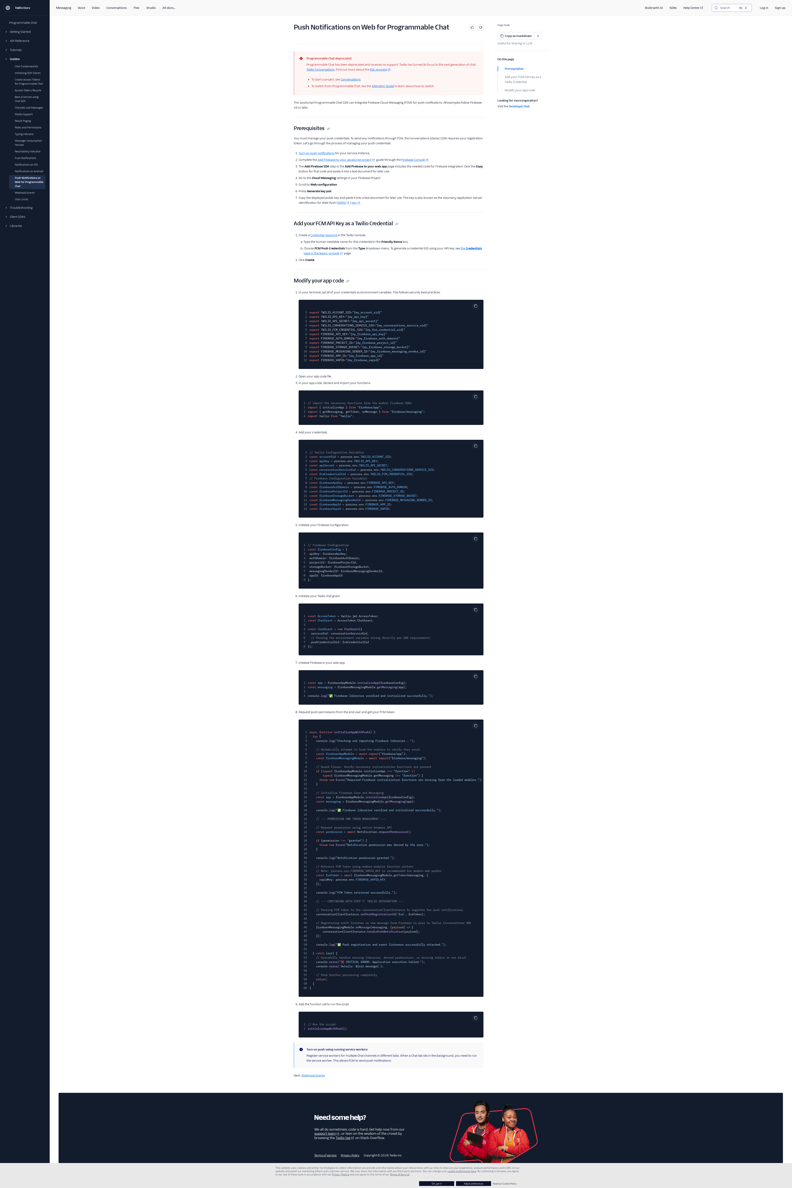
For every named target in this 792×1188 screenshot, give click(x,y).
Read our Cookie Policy (505, 1183)
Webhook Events (313, 1075)
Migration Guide (383, 86)
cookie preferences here (462, 1171)
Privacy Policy (350, 1155)
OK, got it (437, 1183)
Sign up (780, 8)
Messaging (63, 8)
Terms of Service (399, 1174)
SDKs (673, 8)
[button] (24, 32)
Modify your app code (520, 90)
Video (96, 8)
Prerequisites (514, 69)
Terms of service (325, 1155)
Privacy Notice (340, 1174)
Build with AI (654, 8)
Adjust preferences (473, 1183)
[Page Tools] (538, 36)
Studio (151, 8)
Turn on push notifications (317, 153)
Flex (136, 8)
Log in (764, 8)
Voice (81, 8)
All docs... (169, 8)
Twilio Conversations (320, 69)
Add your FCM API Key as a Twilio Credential (523, 79)
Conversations (116, 8)
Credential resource (323, 235)
